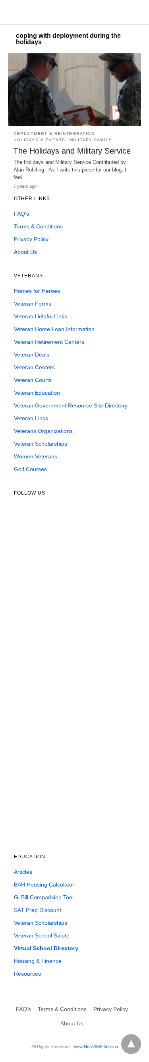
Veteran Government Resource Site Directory (71, 405)
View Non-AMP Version (96, 1046)
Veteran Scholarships (40, 443)
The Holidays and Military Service (72, 150)
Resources (27, 973)
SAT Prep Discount (37, 910)
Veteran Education (37, 393)
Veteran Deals (31, 354)
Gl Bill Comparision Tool (44, 897)
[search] (137, 12)
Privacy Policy (31, 239)
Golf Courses (30, 469)
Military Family (91, 140)
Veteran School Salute (42, 935)
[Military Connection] (73, 12)
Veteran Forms (32, 303)
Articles (23, 872)
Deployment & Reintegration (54, 133)
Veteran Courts (33, 380)
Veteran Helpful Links (40, 316)
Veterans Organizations (43, 431)
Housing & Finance (38, 961)
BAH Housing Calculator (44, 884)
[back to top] (131, 1044)
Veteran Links (31, 418)
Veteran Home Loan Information (54, 329)
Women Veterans (35, 456)
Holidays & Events (40, 140)
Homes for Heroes (37, 291)
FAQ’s (21, 213)
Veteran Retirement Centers (49, 342)
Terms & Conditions (38, 226)
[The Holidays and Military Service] (74, 89)
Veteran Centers (34, 367)
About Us (25, 252)
